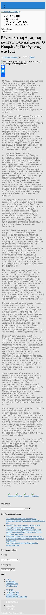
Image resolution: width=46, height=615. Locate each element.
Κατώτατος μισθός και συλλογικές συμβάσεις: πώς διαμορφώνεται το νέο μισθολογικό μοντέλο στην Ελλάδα (25, 538)
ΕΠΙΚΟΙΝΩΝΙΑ (12, 592)
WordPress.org (11, 586)
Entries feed (10, 581)
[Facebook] (23, 67)
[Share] (23, 75)
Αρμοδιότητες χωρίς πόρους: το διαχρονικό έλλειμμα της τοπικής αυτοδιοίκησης (23, 526)
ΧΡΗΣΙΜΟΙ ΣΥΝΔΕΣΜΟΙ (16, 597)
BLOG (32, 57)
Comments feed (12, 584)
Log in (8, 579)
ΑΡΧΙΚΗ (9, 590)
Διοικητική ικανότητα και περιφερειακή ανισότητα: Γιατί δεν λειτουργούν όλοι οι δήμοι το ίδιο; (25, 521)
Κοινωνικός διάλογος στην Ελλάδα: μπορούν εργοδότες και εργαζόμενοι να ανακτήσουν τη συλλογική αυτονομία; (23, 532)
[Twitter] (23, 71)
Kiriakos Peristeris (10, 57)
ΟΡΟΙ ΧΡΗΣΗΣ (12, 594)
